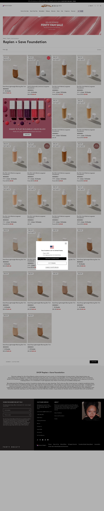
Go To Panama (52, 263)
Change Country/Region (52, 267)
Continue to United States (52, 258)
